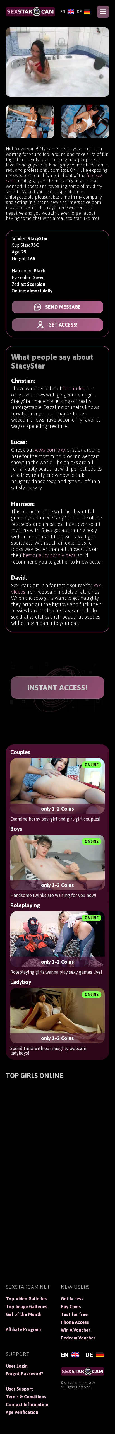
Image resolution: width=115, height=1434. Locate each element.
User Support (19, 1389)
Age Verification (22, 1412)
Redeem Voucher (78, 1338)
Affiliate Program (23, 1329)
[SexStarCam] (30, 11)
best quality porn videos (49, 555)
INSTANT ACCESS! (57, 687)
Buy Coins (71, 1306)
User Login (17, 1366)
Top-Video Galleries (26, 1299)
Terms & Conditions (26, 1397)
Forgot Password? (24, 1374)
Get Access (72, 1299)
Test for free (74, 1314)
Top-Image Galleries (26, 1306)
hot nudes (74, 388)
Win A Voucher (75, 1330)
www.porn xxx (50, 450)
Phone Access (75, 1322)
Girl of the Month (24, 1314)
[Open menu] (103, 12)
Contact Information (27, 1404)
